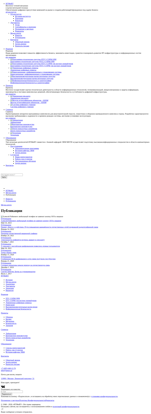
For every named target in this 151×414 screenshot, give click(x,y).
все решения (11, 57)
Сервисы (9, 110)
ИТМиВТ (9, 4)
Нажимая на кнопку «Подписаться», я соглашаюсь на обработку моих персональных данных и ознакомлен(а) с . (59, 396)
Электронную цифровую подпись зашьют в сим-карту (23, 240)
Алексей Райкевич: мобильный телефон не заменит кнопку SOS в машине (31, 221)
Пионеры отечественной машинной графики (19, 233)
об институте (11, 12)
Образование (11, 138)
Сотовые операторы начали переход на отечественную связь (25, 265)
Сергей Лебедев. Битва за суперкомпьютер (18, 272)
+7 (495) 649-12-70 (8, 368)
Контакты (10, 165)
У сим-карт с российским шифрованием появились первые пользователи (30, 246)
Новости (9, 199)
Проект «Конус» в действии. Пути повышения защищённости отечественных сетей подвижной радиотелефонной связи (49, 227)
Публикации (11, 201)
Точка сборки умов (8, 253)
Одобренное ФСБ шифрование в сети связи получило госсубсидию (28, 259)
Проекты (9, 86)
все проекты (11, 94)
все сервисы (10, 118)
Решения (9, 49)
